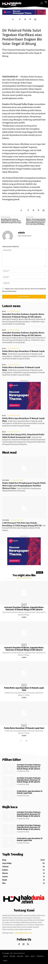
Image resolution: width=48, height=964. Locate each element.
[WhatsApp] (35, 19)
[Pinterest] (30, 19)
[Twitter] (25, 19)
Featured (5, 480)
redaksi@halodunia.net (23, 933)
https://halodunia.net (24, 236)
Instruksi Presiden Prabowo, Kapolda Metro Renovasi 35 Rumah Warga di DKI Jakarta (24, 608)
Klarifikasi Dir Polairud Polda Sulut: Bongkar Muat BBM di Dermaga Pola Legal (11, 220)
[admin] (9, 236)
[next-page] (26, 740)
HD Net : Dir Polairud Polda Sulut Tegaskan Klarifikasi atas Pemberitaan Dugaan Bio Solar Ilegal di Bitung (35, 221)
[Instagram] (23, 944)
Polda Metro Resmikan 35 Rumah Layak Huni (24, 728)
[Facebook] (20, 19)
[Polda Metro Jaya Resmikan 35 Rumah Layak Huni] (24, 673)
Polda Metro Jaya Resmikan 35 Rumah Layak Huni (24, 689)
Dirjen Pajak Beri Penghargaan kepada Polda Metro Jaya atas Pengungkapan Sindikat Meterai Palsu (24, 485)
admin (21, 232)
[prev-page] (21, 740)
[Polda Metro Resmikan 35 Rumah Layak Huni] (24, 713)
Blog (4, 311)
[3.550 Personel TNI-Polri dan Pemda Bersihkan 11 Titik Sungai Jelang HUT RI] (24, 507)
